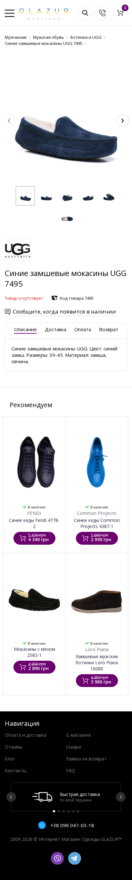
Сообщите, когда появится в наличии (64, 311)
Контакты (15, 770)
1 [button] (54, 811)
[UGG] (17, 265)
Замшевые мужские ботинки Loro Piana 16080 (97, 662)
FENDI (34, 513)
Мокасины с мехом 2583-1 (34, 652)
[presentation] (9, 120)
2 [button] (59, 811)
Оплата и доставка (25, 735)
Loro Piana (97, 649)
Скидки (73, 747)
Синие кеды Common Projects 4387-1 (97, 523)
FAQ (70, 770)
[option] (66, 797)
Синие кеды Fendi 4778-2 (34, 523)
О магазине (78, 735)
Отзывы (13, 747)
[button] (25, 195)
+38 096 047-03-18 (71, 825)
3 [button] (63, 811)
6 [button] (78, 811)
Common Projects (97, 513)
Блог (10, 759)
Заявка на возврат (86, 759)
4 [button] (68, 811)
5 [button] (73, 811)
